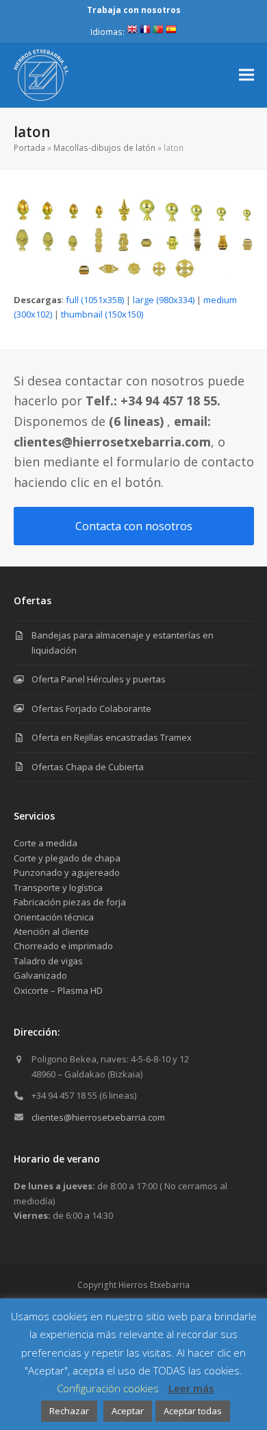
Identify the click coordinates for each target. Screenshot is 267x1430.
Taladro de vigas (48, 961)
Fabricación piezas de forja (70, 902)
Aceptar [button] (128, 1411)
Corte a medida (45, 843)
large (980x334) (163, 300)
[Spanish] (171, 32)
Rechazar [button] (69, 1411)
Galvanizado (40, 975)
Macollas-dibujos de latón (104, 148)
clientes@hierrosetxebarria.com (98, 1117)
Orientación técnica (54, 917)
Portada (29, 148)
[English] (132, 32)
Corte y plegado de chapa (67, 858)
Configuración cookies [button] (108, 1388)
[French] (145, 32)
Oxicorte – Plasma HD (58, 990)
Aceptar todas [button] (193, 1411)
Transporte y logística (58, 887)
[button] (246, 75)
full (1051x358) (95, 300)
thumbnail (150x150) (102, 314)
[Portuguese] (158, 32)
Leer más (191, 1388)
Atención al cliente (51, 931)
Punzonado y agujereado (67, 872)
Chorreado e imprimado (63, 946)
